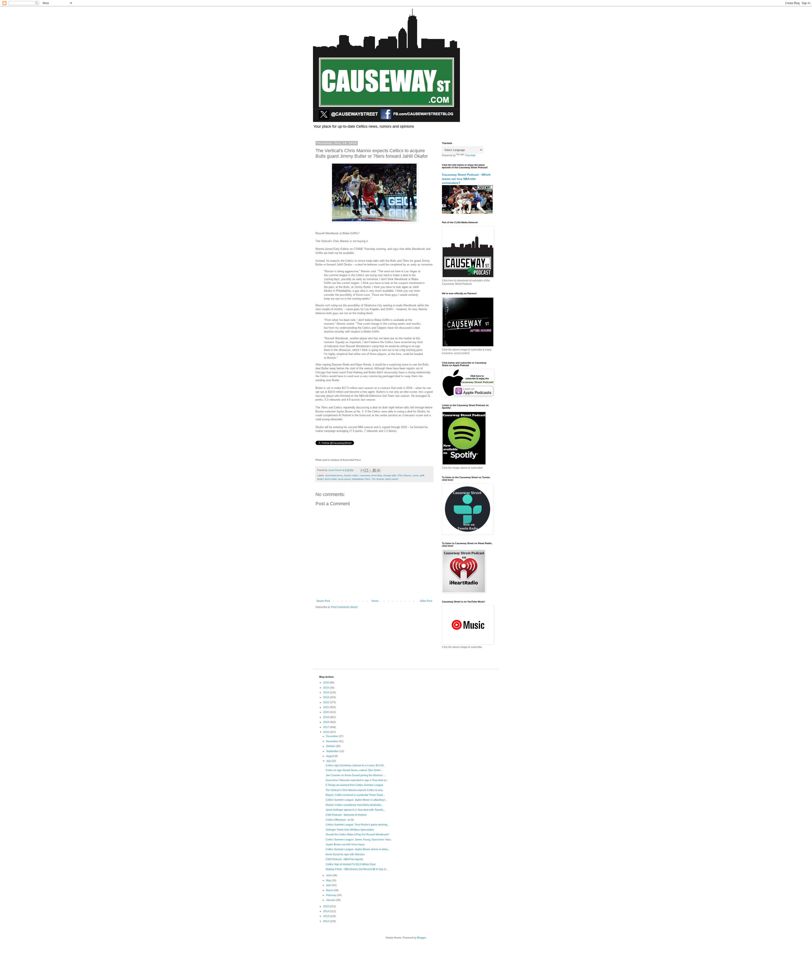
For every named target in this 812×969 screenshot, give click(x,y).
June (329, 875)
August (330, 756)
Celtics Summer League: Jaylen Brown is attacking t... (356, 799)
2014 (326, 911)
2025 (326, 687)
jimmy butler (331, 479)
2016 (326, 732)
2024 (326, 692)
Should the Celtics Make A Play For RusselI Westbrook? (357, 834)
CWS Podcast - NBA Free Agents (344, 859)
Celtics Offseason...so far (340, 819)
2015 (326, 906)
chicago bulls (389, 475)
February (331, 895)
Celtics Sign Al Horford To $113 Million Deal (351, 864)
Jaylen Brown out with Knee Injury (345, 844)
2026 (326, 682)
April (329, 885)
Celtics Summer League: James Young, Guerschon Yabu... (359, 839)
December (332, 736)
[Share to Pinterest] (378, 470)
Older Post (426, 600)
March (330, 890)
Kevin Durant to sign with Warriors (345, 854)
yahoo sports (391, 479)
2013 (326, 916)
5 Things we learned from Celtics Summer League (354, 785)
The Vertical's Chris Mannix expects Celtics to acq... (355, 790)
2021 (326, 707)
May (329, 880)
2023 (326, 697)
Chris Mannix (404, 475)
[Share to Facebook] (374, 470)
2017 (326, 727)
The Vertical (378, 479)
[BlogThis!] (366, 470)
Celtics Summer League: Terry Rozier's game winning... (357, 824)
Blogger (421, 937)
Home (375, 600)
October (331, 746)
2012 (326, 921)
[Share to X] (370, 470)
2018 (326, 722)
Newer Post (323, 600)
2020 (326, 712)
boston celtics (351, 475)
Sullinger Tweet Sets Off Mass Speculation (350, 829)
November (332, 741)
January (331, 900)
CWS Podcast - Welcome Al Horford (346, 814)
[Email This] (362, 470)
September (332, 751)
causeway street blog (371, 475)
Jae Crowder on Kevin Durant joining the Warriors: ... (356, 775)
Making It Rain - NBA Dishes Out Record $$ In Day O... (357, 869)
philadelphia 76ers (361, 479)
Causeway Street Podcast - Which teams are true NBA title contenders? (466, 179)
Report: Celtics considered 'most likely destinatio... (354, 804)
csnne (415, 475)
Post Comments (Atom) (344, 607)
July (328, 761)
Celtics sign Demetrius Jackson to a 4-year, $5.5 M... (355, 765)
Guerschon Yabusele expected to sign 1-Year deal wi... (357, 780)
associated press (334, 475)
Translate (470, 155)
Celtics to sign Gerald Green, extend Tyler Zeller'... (354, 770)
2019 (326, 717)
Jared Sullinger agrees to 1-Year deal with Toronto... (355, 809)
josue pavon (344, 479)
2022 (326, 702)
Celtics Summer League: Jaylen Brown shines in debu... (358, 849)
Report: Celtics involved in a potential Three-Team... (355, 795)
